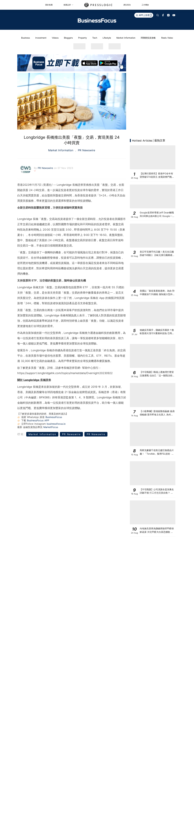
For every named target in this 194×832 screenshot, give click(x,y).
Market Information (125, 37)
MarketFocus (50, 427)
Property (82, 37)
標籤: (21, 434)
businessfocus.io (56, 423)
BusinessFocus (53, 417)
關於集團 (49, 5)
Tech (94, 37)
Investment (40, 37)
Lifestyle (107, 37)
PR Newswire (86, 150)
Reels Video (167, 37)
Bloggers (68, 37)
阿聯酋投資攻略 (148, 37)
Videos (55, 37)
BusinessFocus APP (38, 420)
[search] (157, 15)
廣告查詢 (127, 5)
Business (25, 37)
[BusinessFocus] (97, 20)
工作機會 (145, 5)
